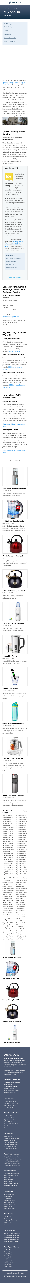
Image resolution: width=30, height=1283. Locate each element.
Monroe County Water (9, 933)
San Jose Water (20, 907)
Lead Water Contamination (12, 1163)
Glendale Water (7, 896)
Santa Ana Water (7, 911)
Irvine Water (6, 917)
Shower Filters (8, 1206)
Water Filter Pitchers (10, 1105)
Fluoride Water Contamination (13, 1159)
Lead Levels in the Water (13, 259)
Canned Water (8, 1252)
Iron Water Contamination (11, 1161)
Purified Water (8, 1260)
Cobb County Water (8, 890)
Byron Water (6, 851)
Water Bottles (8, 1133)
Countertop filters (9, 1194)
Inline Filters (7, 1198)
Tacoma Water (6, 902)
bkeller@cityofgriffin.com (10, 316)
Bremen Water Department (10, 843)
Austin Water (19, 939)
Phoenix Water (6, 894)
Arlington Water (7, 919)
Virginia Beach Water (8, 923)
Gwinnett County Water (9, 882)
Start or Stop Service (10, 38)
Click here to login (14, 351)
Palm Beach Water (7, 939)
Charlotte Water (20, 904)
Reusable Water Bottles (11, 1144)
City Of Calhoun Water (22, 827)
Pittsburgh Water (7, 925)
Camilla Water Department (10, 853)
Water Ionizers (8, 1084)
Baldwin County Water (9, 827)
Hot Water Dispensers (10, 1185)
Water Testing (8, 1219)
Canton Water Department (10, 855)
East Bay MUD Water (22, 892)
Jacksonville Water (21, 917)
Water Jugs (7, 1177)
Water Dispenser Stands (11, 1175)
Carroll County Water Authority (11, 857)
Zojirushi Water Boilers (10, 1120)
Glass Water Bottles (9, 1140)
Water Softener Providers (11, 1239)
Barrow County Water (8, 833)
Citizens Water (20, 911)
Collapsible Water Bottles (11, 1138)
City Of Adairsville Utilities (10, 872)
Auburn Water (6, 821)
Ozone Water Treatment (11, 1086)
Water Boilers (8, 1128)
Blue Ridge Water (7, 839)
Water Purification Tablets (11, 1091)
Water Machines (8, 1179)
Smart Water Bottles (10, 1146)
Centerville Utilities (8, 866)
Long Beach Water (7, 931)
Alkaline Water (8, 1250)
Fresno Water (6, 935)
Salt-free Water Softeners (11, 1241)
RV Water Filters (8, 1107)
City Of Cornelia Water (22, 839)
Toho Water (5, 884)
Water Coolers (8, 1181)
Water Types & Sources (12, 1247)
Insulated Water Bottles (11, 1142)
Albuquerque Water (21, 880)
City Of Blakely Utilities (23, 821)
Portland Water (20, 890)
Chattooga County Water (9, 870)
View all (23, 811)
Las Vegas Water (20, 894)
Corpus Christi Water (8, 909)
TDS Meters (7, 1217)
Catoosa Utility (6, 859)
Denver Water (20, 902)
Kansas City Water (21, 929)
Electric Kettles (8, 1116)
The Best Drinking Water (11, 1221)
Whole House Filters (10, 1204)
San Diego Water (21, 896)
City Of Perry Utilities (22, 874)
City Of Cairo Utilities (22, 825)
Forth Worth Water (21, 915)
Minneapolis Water (8, 913)
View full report (15, 277)
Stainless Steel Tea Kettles (12, 1124)
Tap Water (7, 1225)
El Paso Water (20, 925)
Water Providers (8, 8)
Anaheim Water (7, 929)
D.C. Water (19, 884)
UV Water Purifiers (9, 1093)
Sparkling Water (8, 1262)
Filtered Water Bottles (10, 1101)
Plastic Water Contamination (12, 1165)
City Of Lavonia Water (22, 859)
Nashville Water (20, 886)
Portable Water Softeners (11, 1237)
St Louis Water (20, 900)
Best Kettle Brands (9, 1122)
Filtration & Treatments (12, 1080)
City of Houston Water (9, 888)
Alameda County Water (9, 907)
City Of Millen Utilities (22, 868)
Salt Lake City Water (8, 900)
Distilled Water (8, 1254)
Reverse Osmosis (9, 1088)
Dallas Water (19, 898)
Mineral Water (8, 1258)
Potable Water (8, 1223)
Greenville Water (7, 886)
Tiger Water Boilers (9, 1118)
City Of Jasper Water (22, 857)
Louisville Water (7, 892)
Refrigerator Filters (9, 1200)
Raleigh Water (20, 927)
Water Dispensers (10, 1170)
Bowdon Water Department (10, 841)
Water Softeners (9, 1230)
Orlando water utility (22, 888)
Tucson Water (6, 880)
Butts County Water (8, 849)
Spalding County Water (10, 83)
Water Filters (8, 1191)
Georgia (15, 8)
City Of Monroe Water (22, 870)
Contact (6, 30)
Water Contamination (11, 1154)
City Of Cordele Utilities (23, 837)
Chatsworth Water (7, 868)
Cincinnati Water (21, 913)
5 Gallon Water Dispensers (11, 1173)
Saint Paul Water (7, 904)
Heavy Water (7, 1256)
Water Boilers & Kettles (11, 1113)
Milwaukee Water (21, 923)
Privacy (22, 1273)
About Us (8, 1273)
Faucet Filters (8, 1196)
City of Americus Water (23, 815)
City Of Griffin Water (22, 853)
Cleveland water (7, 898)
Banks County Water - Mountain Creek (13, 829)
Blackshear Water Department (11, 837)
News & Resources (9, 41)
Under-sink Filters (9, 1202)
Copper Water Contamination (12, 1157)
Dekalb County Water (22, 937)
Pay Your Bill (7, 34)
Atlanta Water (6, 819)
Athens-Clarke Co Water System (12, 817)
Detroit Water (20, 919)
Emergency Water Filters (11, 1103)
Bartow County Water (8, 835)
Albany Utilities (7, 815)
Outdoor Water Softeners (11, 1235)
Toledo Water (6, 915)
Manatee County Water (23, 931)
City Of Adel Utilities (8, 874)
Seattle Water (20, 909)
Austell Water (6, 825)
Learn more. (12, 1074)
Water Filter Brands (9, 1208)
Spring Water (7, 1264)
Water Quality (8, 27)
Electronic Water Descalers (12, 1082)
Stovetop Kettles (9, 1126)
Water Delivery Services (11, 1183)
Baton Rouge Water (8, 937)
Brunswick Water (7, 847)
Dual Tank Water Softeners (12, 1233)
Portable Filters (9, 1098)
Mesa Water (19, 933)
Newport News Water (8, 927)
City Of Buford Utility (22, 823)
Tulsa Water (5, 921)
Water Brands (8, 1136)
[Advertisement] (15, 61)
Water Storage (8, 1266)
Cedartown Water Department (11, 864)
